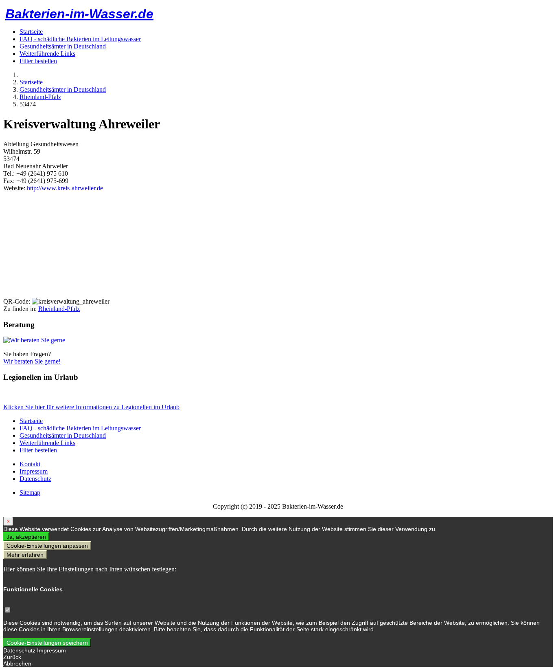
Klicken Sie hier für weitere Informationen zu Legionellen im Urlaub (91, 406)
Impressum (34, 471)
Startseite (31, 31)
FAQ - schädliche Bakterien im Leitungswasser (80, 38)
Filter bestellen (38, 60)
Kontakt (30, 464)
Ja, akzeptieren (26, 536)
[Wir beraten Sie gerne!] (34, 340)
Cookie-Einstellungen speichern (47, 642)
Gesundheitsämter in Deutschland (63, 46)
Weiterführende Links (47, 53)
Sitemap (30, 492)
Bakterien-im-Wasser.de (79, 14)
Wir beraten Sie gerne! (32, 361)
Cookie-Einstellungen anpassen (47, 545)
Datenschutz (35, 478)
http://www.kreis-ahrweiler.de (65, 188)
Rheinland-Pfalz (59, 308)
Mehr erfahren (25, 554)
